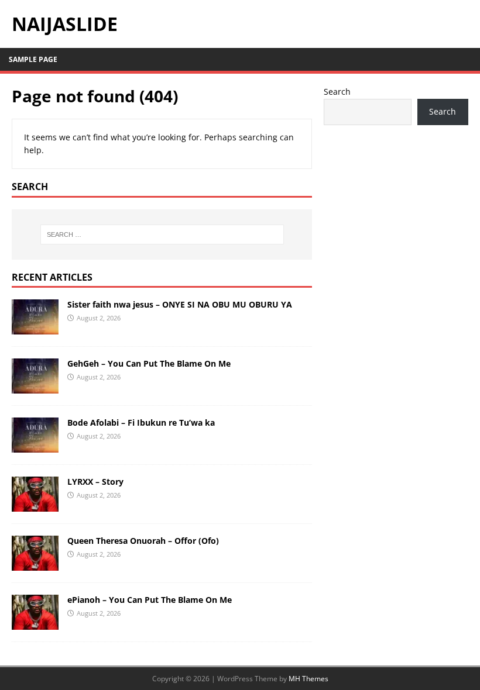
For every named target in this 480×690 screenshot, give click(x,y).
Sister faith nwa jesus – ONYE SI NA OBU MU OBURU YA (179, 304)
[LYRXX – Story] (35, 504)
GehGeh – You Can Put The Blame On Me (149, 363)
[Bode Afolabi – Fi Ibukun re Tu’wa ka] (35, 445)
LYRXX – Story (95, 481)
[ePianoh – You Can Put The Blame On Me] (35, 623)
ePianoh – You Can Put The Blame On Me (149, 599)
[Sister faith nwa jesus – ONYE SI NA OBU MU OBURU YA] (35, 327)
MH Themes (308, 679)
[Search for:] (162, 234)
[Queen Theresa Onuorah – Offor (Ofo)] (35, 564)
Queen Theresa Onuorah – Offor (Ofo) (143, 540)
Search (337, 91)
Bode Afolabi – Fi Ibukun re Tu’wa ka (141, 422)
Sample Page (33, 59)
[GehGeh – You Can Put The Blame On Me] (35, 386)
